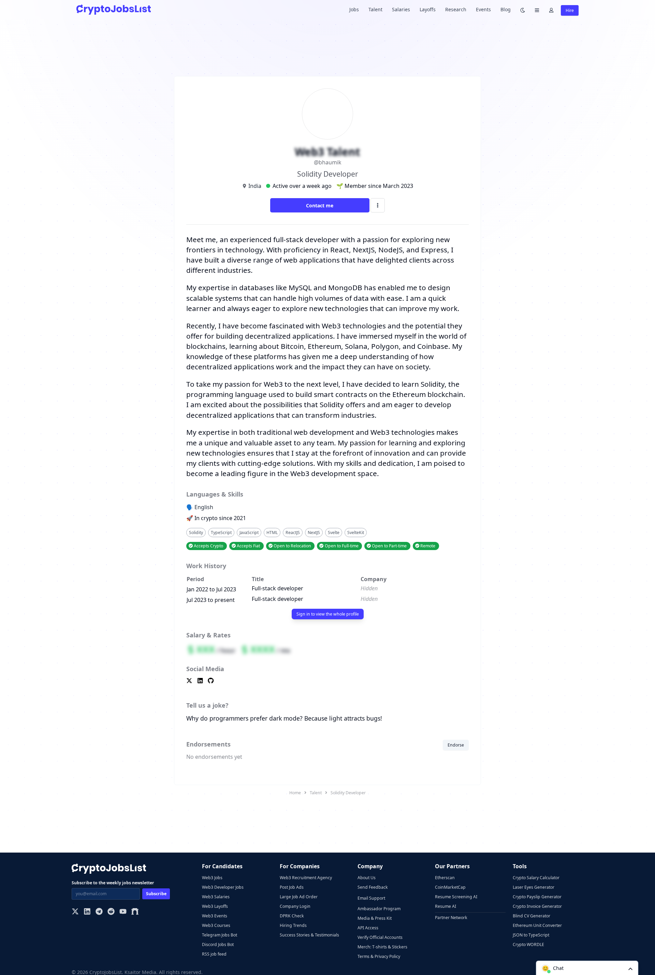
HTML (272, 532)
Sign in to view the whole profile (327, 614)
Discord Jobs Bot (218, 944)
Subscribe (156, 894)
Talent (375, 9)
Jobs (354, 9)
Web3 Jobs (212, 878)
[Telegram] (99, 912)
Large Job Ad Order (299, 897)
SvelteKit (355, 532)
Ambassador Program (379, 909)
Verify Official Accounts (380, 937)
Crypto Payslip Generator (537, 897)
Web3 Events (214, 916)
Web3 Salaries (216, 897)
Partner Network (451, 917)
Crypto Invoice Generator (537, 906)
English (203, 507)
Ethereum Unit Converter (537, 925)
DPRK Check (292, 916)
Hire (570, 10)
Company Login (295, 906)
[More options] (377, 205)
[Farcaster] (135, 912)
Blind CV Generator (531, 916)
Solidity (196, 532)
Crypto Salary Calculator (536, 878)
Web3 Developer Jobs (223, 887)
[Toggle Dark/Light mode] (522, 10)
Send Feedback (373, 887)
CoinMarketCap (450, 887)
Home (295, 793)
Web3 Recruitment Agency (306, 878)
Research (455, 9)
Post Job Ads (292, 887)
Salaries (401, 9)
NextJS (314, 532)
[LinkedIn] (87, 912)
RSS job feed (214, 954)
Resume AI (445, 906)
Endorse (456, 745)
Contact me (319, 205)
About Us (367, 878)
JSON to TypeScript (531, 935)
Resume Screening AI (456, 897)
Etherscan (445, 878)
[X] (75, 912)
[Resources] (537, 10)
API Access (368, 928)
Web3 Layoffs (215, 906)
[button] (587, 968)
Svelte (333, 532)
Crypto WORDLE (528, 944)
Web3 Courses (216, 925)
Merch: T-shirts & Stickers (382, 947)
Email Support (371, 898)
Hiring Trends (293, 925)
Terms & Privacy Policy (379, 956)
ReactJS (293, 532)
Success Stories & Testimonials (309, 935)
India (254, 186)
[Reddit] (111, 912)
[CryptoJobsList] (113, 9)
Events (483, 9)
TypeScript (221, 532)
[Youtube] (123, 912)
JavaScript (249, 532)
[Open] (630, 968)
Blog (505, 9)
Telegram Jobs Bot (219, 935)
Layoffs (428, 9)
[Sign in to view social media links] (327, 681)
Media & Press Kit (375, 918)
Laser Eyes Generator (533, 887)
